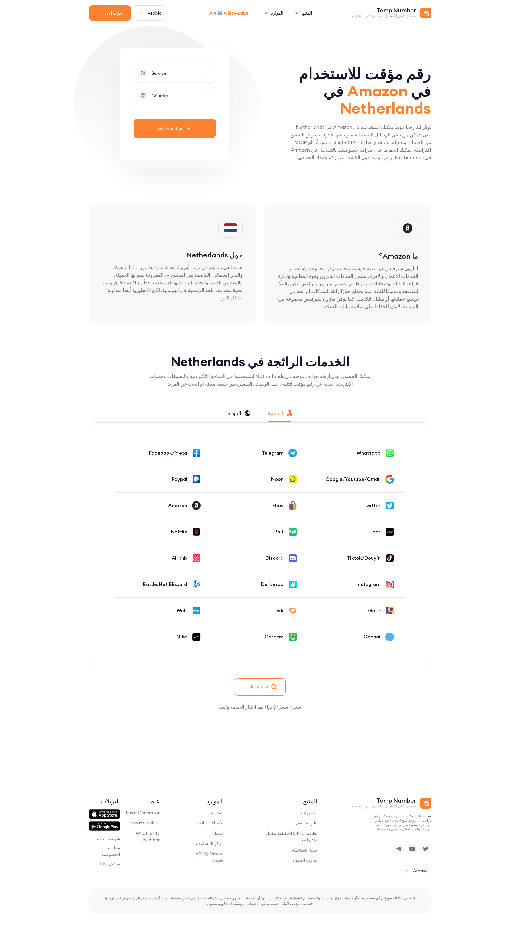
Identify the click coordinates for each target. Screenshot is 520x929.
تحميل (218, 833)
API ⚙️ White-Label (229, 13)
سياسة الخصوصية (110, 851)
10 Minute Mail (145, 823)
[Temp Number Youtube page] (412, 848)
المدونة (217, 812)
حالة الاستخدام (304, 850)
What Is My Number (148, 836)
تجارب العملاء (305, 860)
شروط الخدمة (107, 838)
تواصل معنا (110, 863)
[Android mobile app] (104, 826)
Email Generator (143, 812)
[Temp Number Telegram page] (398, 848)
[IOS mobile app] (104, 814)
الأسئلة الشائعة (210, 823)
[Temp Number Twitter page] (425, 848)
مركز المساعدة (210, 843)
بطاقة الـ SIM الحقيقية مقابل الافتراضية (291, 836)
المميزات (309, 812)
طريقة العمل (305, 823)
